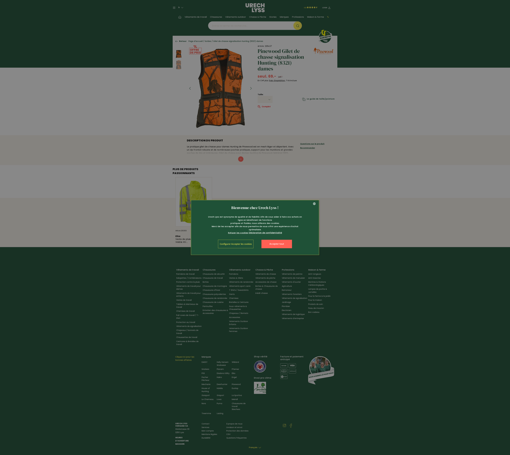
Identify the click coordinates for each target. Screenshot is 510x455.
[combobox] (314, 203)
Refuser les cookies (238, 232)
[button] (236, 243)
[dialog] (255, 227)
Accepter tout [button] (276, 243)
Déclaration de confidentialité (265, 232)
